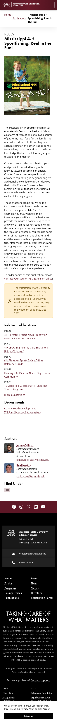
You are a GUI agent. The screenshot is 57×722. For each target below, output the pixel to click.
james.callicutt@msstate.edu (32, 459)
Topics (8, 583)
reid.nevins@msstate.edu (30, 476)
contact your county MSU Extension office (28, 278)
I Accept (28, 716)
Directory (36, 593)
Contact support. (40, 680)
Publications (19, 18)
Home (7, 14)
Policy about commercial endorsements (9, 700)
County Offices (13, 593)
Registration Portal (42, 598)
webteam (24, 309)
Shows (35, 588)
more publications (14, 395)
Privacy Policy (27, 708)
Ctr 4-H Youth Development (20, 408)
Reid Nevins (23, 465)
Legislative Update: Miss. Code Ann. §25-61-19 (41, 700)
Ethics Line (7, 693)
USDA (34, 688)
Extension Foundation (42, 693)
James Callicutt (25, 445)
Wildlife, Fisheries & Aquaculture (22, 412)
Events (35, 578)
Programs (10, 588)
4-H (7, 490)
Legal (5, 688)
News (34, 583)
